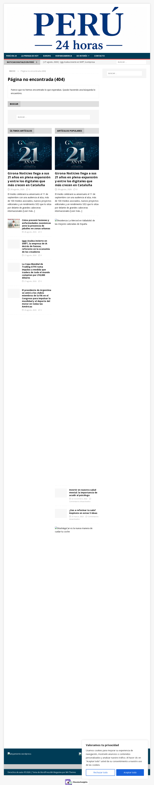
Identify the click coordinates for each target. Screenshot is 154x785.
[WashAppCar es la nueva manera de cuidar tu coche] (76, 530)
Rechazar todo (100, 772)
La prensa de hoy (29, 56)
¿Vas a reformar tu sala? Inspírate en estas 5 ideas (83, 511)
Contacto (99, 56)
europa (47, 56)
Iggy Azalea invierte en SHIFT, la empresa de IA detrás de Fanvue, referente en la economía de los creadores (36, 246)
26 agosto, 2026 (30, 310)
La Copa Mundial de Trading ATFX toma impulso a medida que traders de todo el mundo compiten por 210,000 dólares (36, 271)
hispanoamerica (63, 56)
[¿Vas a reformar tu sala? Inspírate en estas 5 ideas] (61, 513)
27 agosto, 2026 (30, 255)
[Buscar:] (131, 61)
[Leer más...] (29, 211)
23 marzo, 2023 (78, 516)
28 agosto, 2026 (17, 189)
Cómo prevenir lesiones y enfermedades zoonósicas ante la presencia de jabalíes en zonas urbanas (36, 224)
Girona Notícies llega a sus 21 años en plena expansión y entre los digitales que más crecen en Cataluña (29, 179)
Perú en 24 (11, 56)
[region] (115, 759)
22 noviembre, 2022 (79, 499)
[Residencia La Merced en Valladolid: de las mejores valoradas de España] (76, 222)
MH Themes (71, 772)
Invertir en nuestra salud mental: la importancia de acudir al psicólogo (83, 492)
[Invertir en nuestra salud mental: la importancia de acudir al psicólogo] (61, 493)
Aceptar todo (130, 772)
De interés (82, 56)
